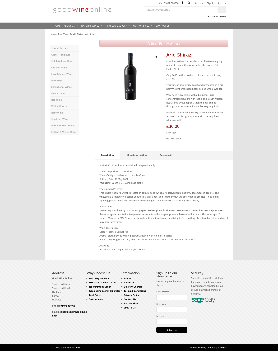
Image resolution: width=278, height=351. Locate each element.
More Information (137, 155)
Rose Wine (57, 112)
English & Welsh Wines (63, 131)
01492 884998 (67, 305)
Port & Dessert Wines (63, 125)
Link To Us (130, 307)
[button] (156, 57)
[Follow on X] (189, 2)
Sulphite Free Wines (62, 61)
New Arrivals (58, 93)
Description (107, 155)
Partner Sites (131, 303)
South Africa (76, 34)
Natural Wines (90, 25)
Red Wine (63, 34)
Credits (222, 347)
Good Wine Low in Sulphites (104, 290)
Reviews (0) (166, 155)
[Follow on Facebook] (182, 2)
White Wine (57, 106)
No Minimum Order (100, 286)
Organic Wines (59, 67)
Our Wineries (141, 25)
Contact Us (163, 25)
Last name (161, 316)
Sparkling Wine (59, 119)
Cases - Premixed (60, 54)
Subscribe (172, 330)
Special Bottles (59, 48)
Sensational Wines (61, 86)
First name (161, 304)
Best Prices (95, 295)
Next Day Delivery (116, 25)
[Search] (222, 9)
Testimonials (96, 299)
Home (57, 25)
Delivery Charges (133, 286)
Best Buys (56, 80)
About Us (69, 25)
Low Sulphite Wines (62, 74)
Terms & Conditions (135, 290)
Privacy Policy (131, 295)
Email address (163, 291)
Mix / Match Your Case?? (102, 282)
